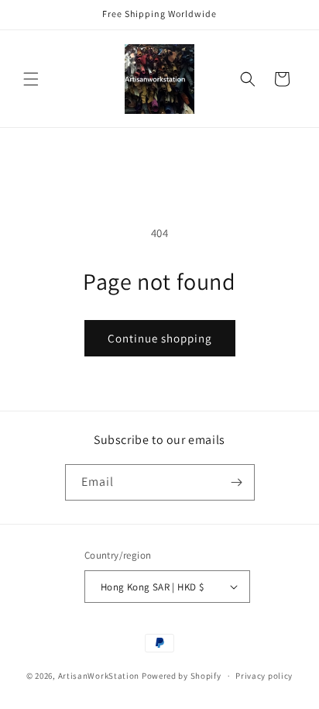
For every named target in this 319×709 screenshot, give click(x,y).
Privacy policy (264, 675)
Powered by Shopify (181, 675)
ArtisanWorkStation (99, 675)
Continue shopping (160, 338)
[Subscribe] (237, 482)
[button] (31, 79)
